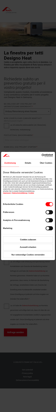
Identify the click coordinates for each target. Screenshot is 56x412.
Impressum (7, 193)
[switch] (49, 212)
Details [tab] (28, 163)
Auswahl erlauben (28, 247)
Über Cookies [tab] (46, 163)
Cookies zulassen (28, 239)
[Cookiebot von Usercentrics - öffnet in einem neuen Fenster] (41, 155)
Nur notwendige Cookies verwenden (28, 255)
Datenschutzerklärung (19, 193)
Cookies (31, 193)
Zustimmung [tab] (10, 163)
